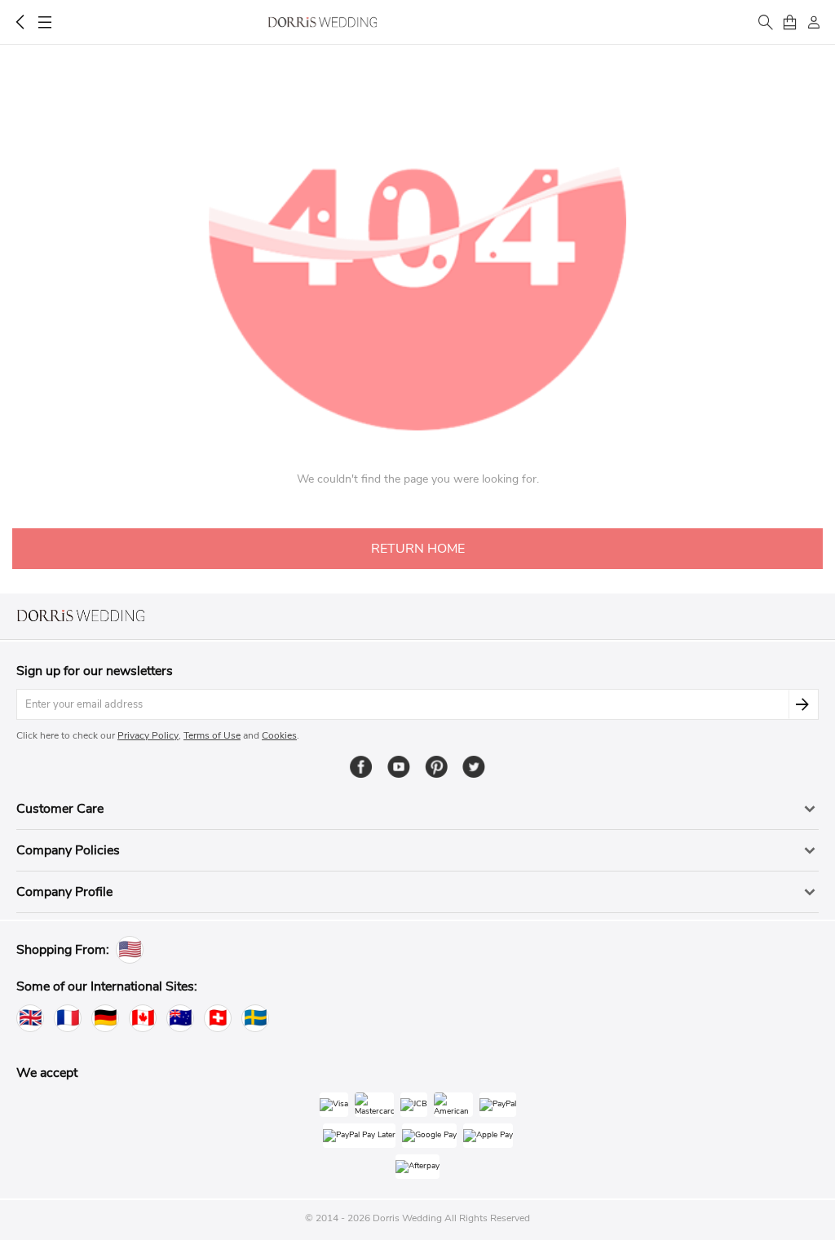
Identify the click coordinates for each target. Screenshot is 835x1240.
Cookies (279, 735)
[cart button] (789, 22)
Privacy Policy (148, 735)
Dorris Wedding (322, 22)
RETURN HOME (418, 549)
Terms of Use (212, 735)
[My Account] (814, 22)
